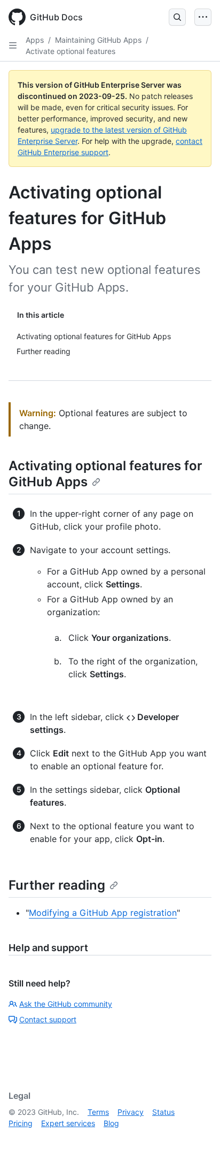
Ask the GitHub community (65, 1003)
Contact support (47, 1019)
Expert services (68, 1123)
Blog (111, 1123)
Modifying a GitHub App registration (103, 912)
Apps (35, 39)
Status (163, 1111)
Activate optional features (70, 51)
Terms (98, 1111)
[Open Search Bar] (177, 17)
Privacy (130, 1111)
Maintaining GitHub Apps (98, 39)
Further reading (57, 885)
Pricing (21, 1123)
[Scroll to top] (196, 1139)
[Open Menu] (202, 17)
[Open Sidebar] (12, 45)
